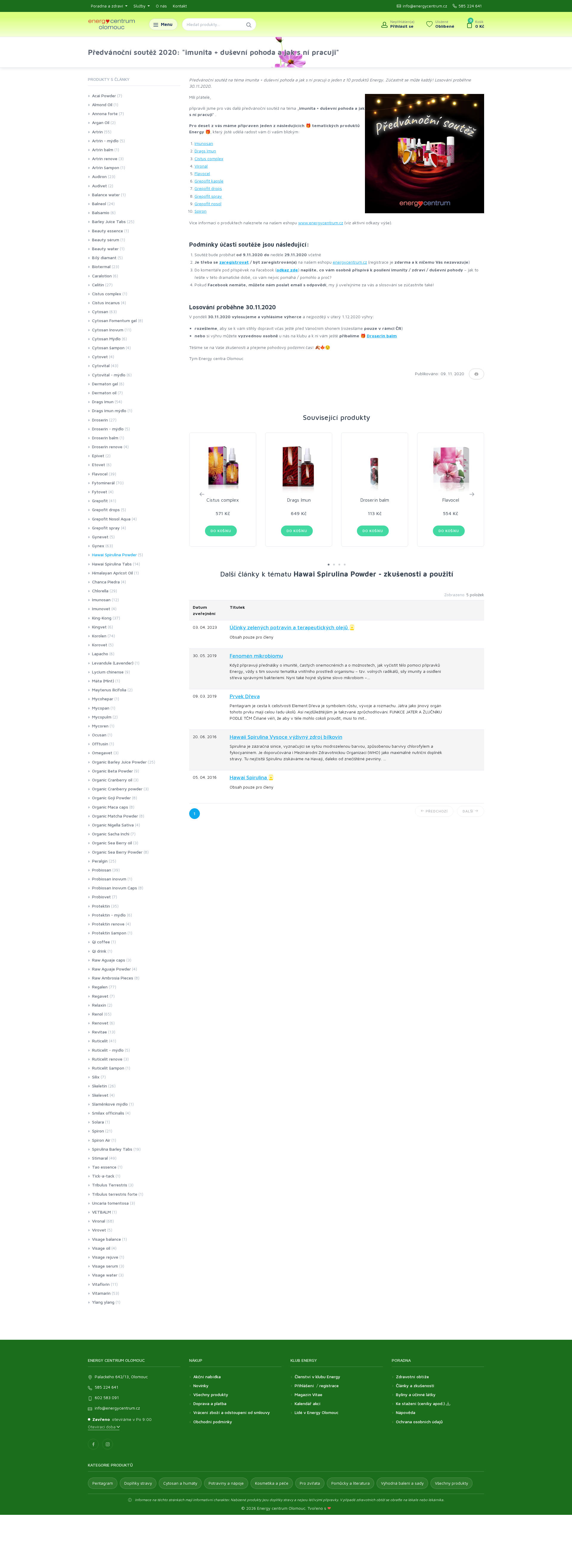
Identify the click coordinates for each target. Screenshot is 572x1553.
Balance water (106, 194)
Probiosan (101, 869)
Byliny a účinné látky (416, 1394)
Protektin (101, 905)
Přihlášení (304, 1385)
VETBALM (101, 1211)
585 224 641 (470, 6)
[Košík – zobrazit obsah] (475, 25)
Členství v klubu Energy (317, 1376)
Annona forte (105, 113)
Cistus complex (209, 158)
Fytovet (99, 491)
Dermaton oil (104, 392)
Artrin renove (104, 158)
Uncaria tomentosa (110, 1203)
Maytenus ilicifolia (109, 689)
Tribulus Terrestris (109, 1184)
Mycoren (100, 725)
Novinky (201, 1385)
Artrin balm (102, 149)
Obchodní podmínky (212, 1421)
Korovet (99, 644)
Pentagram (102, 1483)
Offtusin (100, 743)
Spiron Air (101, 1140)
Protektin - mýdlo (109, 914)
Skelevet (100, 1095)
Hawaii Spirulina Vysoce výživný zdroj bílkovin (286, 737)
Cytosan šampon (108, 347)
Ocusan (99, 734)
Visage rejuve (105, 1257)
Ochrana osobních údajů (419, 1421)
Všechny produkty (210, 1394)
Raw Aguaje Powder (111, 968)
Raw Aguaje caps (108, 959)
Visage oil (101, 1248)
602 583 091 (107, 1397)
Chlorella (100, 590)
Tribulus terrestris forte (114, 1194)
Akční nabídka (207, 1376)
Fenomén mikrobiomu (256, 656)
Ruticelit (100, 1040)
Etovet (98, 464)
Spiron (200, 211)
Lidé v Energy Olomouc (316, 1412)
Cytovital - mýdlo (108, 374)
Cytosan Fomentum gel (114, 320)
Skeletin (99, 1085)
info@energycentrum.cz (425, 6)
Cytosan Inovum (107, 329)
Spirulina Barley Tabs (112, 1149)
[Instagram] (107, 1444)
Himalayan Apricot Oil (112, 572)
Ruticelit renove (107, 1058)
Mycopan (100, 707)
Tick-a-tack (103, 1175)
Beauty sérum (105, 239)
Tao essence (104, 1166)
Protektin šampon (109, 932)
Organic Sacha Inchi (110, 833)
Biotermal (101, 266)
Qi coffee (101, 941)
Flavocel (202, 173)
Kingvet (99, 626)
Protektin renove (108, 923)
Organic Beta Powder (112, 770)
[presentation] (201, 493)
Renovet (100, 1022)
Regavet (100, 996)
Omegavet (102, 752)
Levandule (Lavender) (112, 662)
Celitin (98, 284)
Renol (97, 1013)
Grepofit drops (208, 188)
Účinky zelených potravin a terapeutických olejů (289, 627)
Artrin (97, 131)
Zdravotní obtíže (412, 1376)
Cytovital (101, 365)
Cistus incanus (106, 302)
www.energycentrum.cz (320, 222)
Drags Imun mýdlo (109, 410)
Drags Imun (205, 150)
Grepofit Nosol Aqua (111, 518)
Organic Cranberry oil (112, 779)
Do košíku (221, 531)
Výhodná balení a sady (402, 1483)
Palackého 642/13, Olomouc (121, 1376)
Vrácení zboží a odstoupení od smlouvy (231, 1412)
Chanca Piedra (106, 581)
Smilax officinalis (108, 1112)
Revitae (99, 1031)
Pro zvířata (310, 1483)
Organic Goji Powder (111, 797)
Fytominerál (103, 482)
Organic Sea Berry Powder (117, 851)
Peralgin (100, 860)
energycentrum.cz (350, 262)
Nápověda (405, 1412)
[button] (328, 564)
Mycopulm (101, 716)
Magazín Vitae (308, 1394)
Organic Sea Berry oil (112, 842)
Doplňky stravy (138, 1483)
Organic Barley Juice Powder (119, 761)
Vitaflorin (101, 1284)
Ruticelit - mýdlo (108, 1050)
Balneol (99, 203)
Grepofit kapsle (209, 180)
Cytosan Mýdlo (106, 338)
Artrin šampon (105, 167)
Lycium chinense (108, 671)
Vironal (201, 166)
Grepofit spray (208, 196)
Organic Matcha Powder (115, 815)
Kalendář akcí (308, 1403)
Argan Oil (100, 122)
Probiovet (101, 896)
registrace (329, 1385)
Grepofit (100, 500)
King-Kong (101, 617)
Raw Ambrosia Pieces (112, 977)
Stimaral (100, 1157)
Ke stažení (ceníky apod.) (421, 1403)
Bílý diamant (104, 257)
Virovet (99, 1229)
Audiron (99, 176)
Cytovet (100, 356)
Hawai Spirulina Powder (114, 554)
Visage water (104, 1274)
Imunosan (204, 143)
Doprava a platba (209, 1403)
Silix (96, 1076)
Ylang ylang (103, 1302)
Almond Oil (102, 104)
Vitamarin (101, 1293)
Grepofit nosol (208, 203)
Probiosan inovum (109, 878)
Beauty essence (107, 230)
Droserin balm (382, 335)
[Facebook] (93, 1444)
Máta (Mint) (103, 680)
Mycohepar (102, 698)
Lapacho (100, 653)
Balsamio (100, 212)
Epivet (98, 455)
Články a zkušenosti (415, 1385)
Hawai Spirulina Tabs (112, 563)
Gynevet (100, 536)
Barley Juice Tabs (109, 221)
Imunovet (101, 608)
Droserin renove (107, 446)
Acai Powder (104, 95)
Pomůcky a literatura (350, 1483)
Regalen (100, 986)
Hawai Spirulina (249, 777)
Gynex (98, 545)
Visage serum (105, 1265)
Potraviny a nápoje (226, 1483)
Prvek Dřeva (245, 696)
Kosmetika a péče (271, 1483)
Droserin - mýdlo (108, 428)
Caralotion (102, 275)
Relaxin (99, 1004)
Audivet (99, 185)
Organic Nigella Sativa (113, 824)
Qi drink (99, 951)
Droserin (100, 419)
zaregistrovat (234, 262)
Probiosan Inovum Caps (114, 887)
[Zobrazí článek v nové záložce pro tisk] (476, 374)
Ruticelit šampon (108, 1067)
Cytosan (100, 311)
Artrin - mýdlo (105, 140)
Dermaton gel (105, 383)
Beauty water (105, 248)
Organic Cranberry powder (117, 788)
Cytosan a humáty (180, 1483)
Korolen (99, 635)
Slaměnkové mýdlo (110, 1104)
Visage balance (106, 1239)
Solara (98, 1121)
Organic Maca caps (110, 806)
